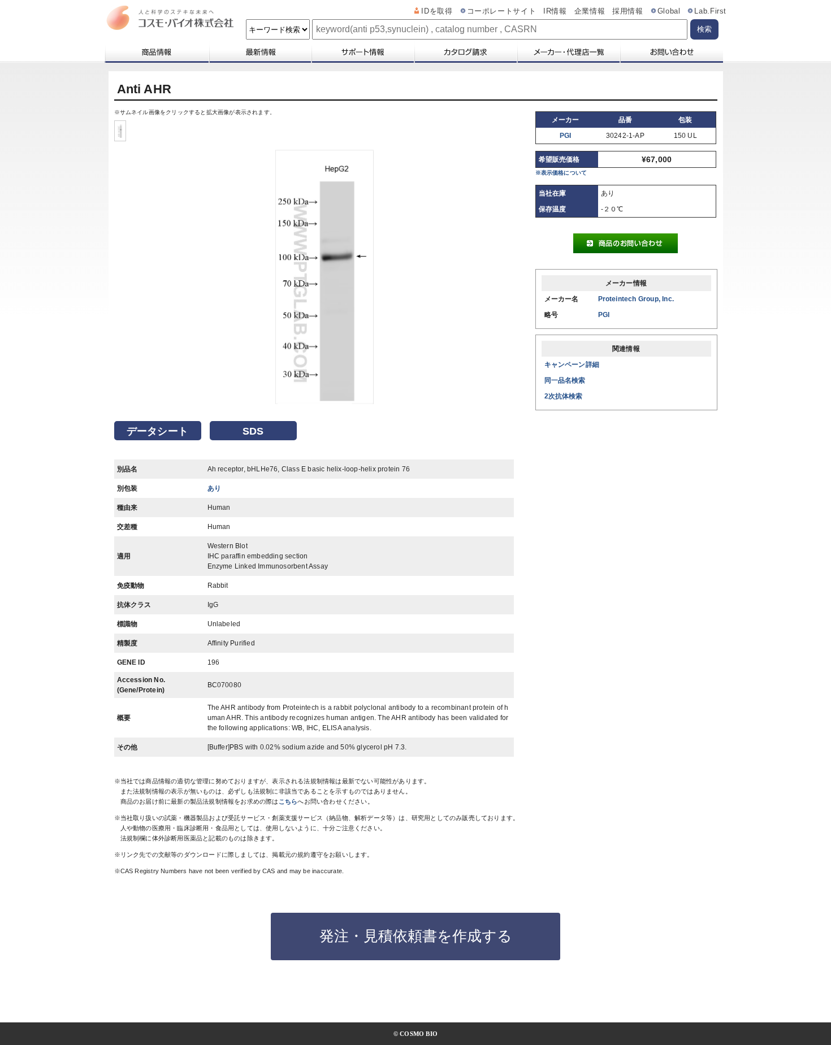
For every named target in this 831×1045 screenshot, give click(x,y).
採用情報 (627, 11)
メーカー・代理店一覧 (568, 52)
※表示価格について (561, 173)
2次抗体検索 (563, 396)
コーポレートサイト (501, 11)
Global (669, 11)
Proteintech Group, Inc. (636, 299)
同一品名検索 (565, 380)
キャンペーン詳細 (572, 364)
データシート (157, 431)
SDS (253, 431)
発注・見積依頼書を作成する (415, 935)
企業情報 (589, 11)
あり (214, 488)
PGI (566, 136)
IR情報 (555, 11)
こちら (288, 801)
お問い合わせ (671, 52)
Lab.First (710, 11)
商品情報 (156, 52)
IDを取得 (436, 11)
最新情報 (259, 52)
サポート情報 (362, 52)
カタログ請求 (465, 52)
